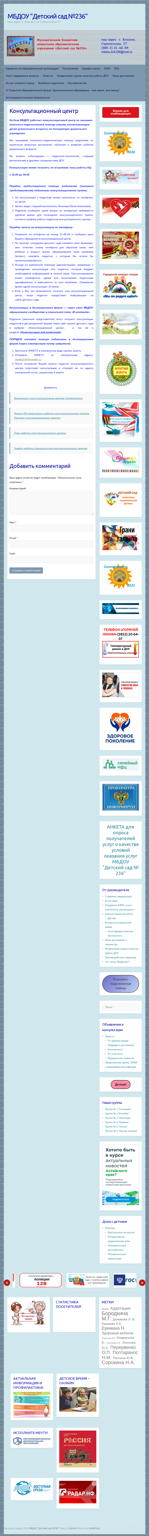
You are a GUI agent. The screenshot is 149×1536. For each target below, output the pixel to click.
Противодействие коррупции (120, 957)
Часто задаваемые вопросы (22, 75)
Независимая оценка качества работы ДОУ (82, 75)
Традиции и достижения (121, 1045)
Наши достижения (123, 75)
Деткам (112, 918)
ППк (116, 68)
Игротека (110, 1228)
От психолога (115, 1053)
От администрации (118, 1040)
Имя (12, 522)
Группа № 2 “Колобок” (117, 1113)
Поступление (70, 68)
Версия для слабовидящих (121, 112)
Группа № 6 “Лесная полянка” (121, 1131)
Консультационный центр (119, 914)
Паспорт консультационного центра (37, 417)
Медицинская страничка (121, 1058)
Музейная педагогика (51, 82)
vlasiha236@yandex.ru (28, 359)
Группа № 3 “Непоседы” (118, 1118)
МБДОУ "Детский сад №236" (47, 16)
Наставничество (77, 82)
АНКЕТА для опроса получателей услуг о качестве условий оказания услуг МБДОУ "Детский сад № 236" (120, 850)
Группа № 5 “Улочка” (116, 1126)
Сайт (12, 553)
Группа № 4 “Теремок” (117, 1122)
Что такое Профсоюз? (117, 961)
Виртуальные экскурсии (121, 1232)
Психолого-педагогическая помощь (120, 984)
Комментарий (17, 488)
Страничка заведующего (118, 896)
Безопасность (115, 1049)
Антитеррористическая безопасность (28, 97)
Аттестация (111, 900)
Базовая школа (91, 68)
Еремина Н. (113, 1328)
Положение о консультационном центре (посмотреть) (48, 398)
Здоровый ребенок (117, 1333)
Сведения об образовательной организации (32, 68)
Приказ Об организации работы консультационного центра (51, 413)
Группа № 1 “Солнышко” (118, 1109)
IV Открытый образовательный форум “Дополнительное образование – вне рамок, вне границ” (63, 90)
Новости (48, 75)
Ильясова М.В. (108, 1338)
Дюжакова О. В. (124, 1319)
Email (13, 538)
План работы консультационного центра (40, 433)
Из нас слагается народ (20, 82)
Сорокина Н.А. (118, 1362)
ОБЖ (107, 68)
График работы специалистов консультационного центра (50, 448)
